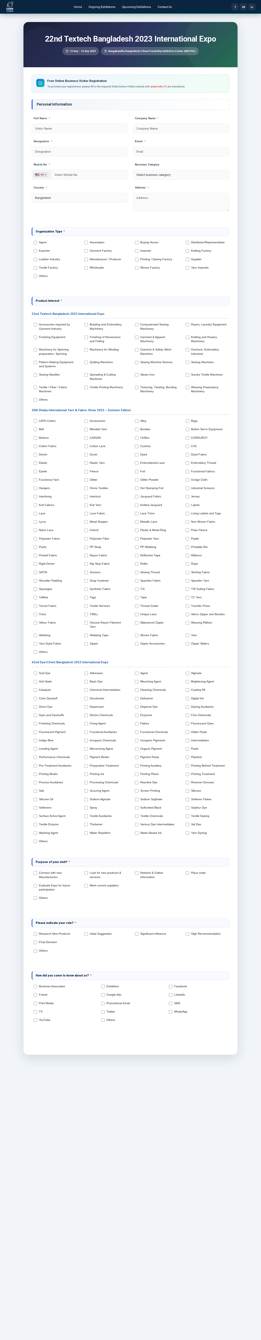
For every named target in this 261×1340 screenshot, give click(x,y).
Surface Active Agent (53, 816)
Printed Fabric (49, 555)
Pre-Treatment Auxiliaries (56, 765)
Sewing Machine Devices (157, 362)
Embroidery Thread (204, 462)
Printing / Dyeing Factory (157, 259)
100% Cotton (48, 420)
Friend (44, 994)
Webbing (45, 635)
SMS (178, 1003)
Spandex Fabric (151, 580)
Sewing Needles (50, 374)
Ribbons (197, 555)
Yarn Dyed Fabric (51, 643)
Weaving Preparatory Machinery (204, 389)
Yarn (195, 635)
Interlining (46, 496)
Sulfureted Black (151, 807)
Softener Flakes (202, 799)
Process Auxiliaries (52, 782)
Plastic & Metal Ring (154, 530)
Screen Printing (151, 790)
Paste (195, 748)
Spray (94, 807)
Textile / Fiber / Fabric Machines (53, 389)
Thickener (97, 824)
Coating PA (199, 689)
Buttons (44, 437)
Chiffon (145, 437)
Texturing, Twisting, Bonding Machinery (158, 389)
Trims (43, 614)
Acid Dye (45, 673)
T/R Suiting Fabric (203, 589)
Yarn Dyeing (199, 832)
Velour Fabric (48, 622)
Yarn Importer (200, 267)
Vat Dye (197, 824)
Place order (199, 872)
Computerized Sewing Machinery (154, 326)
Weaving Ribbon (202, 622)
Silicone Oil (47, 799)
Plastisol (197, 757)
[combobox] (40, 174)
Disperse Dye (149, 706)
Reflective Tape (151, 555)
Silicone (197, 790)
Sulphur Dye (200, 807)
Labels (196, 505)
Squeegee (46, 589)
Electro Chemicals (102, 715)
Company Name (147, 118)
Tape (144, 597)
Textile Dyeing (201, 816)
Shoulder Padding (51, 580)
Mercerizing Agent (102, 748)
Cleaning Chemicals (154, 689)
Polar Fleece (200, 530)
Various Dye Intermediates (158, 824)
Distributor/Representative (208, 242)
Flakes (145, 723)
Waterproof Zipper (152, 622)
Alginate (197, 673)
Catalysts (45, 689)
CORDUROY (200, 437)
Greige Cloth (200, 479)
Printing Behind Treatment (208, 765)
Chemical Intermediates (106, 689)
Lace (43, 513)
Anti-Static (46, 681)
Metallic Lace (149, 521)
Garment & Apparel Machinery (152, 339)
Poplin (196, 538)
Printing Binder (49, 774)
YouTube (45, 1020)
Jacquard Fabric (151, 496)
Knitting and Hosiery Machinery (204, 339)
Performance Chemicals (55, 757)
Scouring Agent (100, 790)
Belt (42, 429)
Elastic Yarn (98, 462)
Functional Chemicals (155, 732)
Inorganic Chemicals (104, 740)
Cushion (146, 446)
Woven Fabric (150, 635)
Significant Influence (153, 933)
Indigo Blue (47, 740)
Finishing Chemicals (52, 723)
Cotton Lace (98, 446)
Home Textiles (100, 488)
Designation (43, 141)
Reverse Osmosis (203, 782)
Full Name (42, 118)
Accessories (98, 420)
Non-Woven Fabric (204, 521)
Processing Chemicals (105, 782)
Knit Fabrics (47, 505)
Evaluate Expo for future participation (54, 887)
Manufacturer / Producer (106, 259)
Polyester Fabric (50, 538)
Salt (42, 790)
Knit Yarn (96, 505)
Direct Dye (46, 706)
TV (41, 1011)
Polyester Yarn (150, 538)
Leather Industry (50, 259)
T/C (143, 589)
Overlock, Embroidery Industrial (205, 351)
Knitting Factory (202, 250)
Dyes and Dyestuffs (52, 715)
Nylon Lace (47, 530)
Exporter (45, 250)
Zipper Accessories (153, 643)
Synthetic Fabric (101, 589)
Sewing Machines (203, 362)
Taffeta (44, 597)
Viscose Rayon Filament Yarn (105, 624)
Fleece (95, 471)
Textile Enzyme (49, 824)
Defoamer (147, 698)
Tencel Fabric (48, 605)
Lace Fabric (98, 513)
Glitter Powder (150, 479)
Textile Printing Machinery (107, 387)
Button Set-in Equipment (207, 429)
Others (43, 276)
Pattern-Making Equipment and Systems (56, 364)
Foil (143, 471)
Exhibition (113, 986)
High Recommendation (206, 933)
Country (40, 187)
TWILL (95, 614)
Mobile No (42, 164)
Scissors (96, 572)
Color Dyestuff (49, 698)
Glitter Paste (200, 732)
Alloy (144, 420)
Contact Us (165, 7)
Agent (43, 242)
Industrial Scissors (203, 488)
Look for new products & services (105, 874)
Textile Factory (49, 267)
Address (142, 187)
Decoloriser (98, 698)
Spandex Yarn (201, 580)
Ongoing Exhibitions (101, 7)
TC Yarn (197, 597)
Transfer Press (201, 605)
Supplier (197, 259)
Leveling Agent (49, 748)
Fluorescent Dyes (203, 723)
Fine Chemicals (202, 715)
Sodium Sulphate (152, 799)
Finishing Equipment (53, 337)
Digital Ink (198, 698)
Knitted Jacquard (152, 505)
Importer (146, 250)
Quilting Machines (102, 362)
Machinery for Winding (105, 349)
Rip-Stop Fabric (101, 563)
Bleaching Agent (151, 681)
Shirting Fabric (201, 572)
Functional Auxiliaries (104, 732)
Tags (94, 597)
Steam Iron (148, 374)
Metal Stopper (99, 521)
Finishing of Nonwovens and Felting (105, 339)
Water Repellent (101, 832)
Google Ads (114, 994)
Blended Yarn (99, 429)
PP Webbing (149, 547)
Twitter (111, 1011)
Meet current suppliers (105, 885)
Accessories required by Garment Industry (54, 326)
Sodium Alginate (101, 799)
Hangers (45, 488)
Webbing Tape (100, 635)
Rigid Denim (47, 563)
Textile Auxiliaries (101, 816)
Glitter (94, 479)
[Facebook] (235, 6)
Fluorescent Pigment (53, 732)
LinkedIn (180, 994)
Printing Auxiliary (151, 765)
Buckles (146, 429)
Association (98, 242)
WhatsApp (181, 1011)
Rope (195, 563)
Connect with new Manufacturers (50, 874)
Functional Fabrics (204, 471)
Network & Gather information (151, 874)
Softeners (46, 807)
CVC (195, 446)
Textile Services (101, 605)
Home (78, 7)
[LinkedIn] (251, 6)
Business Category (147, 164)
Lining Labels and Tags (207, 513)
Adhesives (97, 673)
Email (140, 141)
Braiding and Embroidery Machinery (106, 326)
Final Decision (48, 942)
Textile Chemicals (152, 816)
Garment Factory (101, 250)
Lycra (43, 521)
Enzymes (147, 715)
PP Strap (96, 547)
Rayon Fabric (99, 555)
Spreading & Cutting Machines (103, 376)
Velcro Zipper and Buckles (208, 614)
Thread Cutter (150, 605)
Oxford (95, 530)
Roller (144, 563)
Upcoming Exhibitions (136, 7)
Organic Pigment (152, 748)
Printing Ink (98, 774)
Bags (195, 420)
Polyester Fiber (100, 538)
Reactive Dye (149, 782)
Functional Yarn (50, 479)
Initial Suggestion (101, 933)
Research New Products (54, 933)
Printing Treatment (204, 774)
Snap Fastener (100, 580)
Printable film (200, 547)
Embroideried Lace (153, 462)
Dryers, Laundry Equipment (209, 326)
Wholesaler (98, 267)
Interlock (96, 496)
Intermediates (200, 740)
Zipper (95, 643)
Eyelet (44, 471)
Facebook (181, 986)
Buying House (150, 242)
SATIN (44, 572)
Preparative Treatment (105, 765)
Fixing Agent (98, 723)
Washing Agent (49, 832)
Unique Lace (149, 614)
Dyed (144, 454)
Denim (44, 454)
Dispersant (97, 706)
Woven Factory (150, 267)
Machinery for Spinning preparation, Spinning (54, 351)
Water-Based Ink (151, 832)
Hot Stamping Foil (152, 488)
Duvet (94, 454)
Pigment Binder (100, 757)
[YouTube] (243, 6)
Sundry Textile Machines (207, 374)
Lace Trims (148, 513)
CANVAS (96, 437)
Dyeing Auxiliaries (203, 706)
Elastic (44, 462)
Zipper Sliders (201, 643)
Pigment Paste (150, 757)
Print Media (47, 1003)
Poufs (43, 547)
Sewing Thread (150, 572)
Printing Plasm (150, 774)
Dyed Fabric (199, 454)
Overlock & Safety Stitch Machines (155, 351)
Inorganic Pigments (153, 740)
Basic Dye (97, 681)
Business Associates (53, 986)
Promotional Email (119, 1003)
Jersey (196, 496)
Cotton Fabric (48, 446)
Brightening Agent (203, 681)
